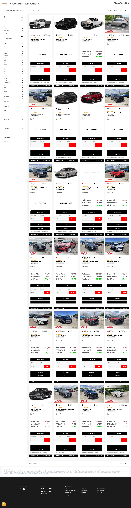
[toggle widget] (4, 504)
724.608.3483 (121, 3)
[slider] (5, 20)
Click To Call (40, 79)
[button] (77, 23)
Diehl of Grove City (34, 85)
